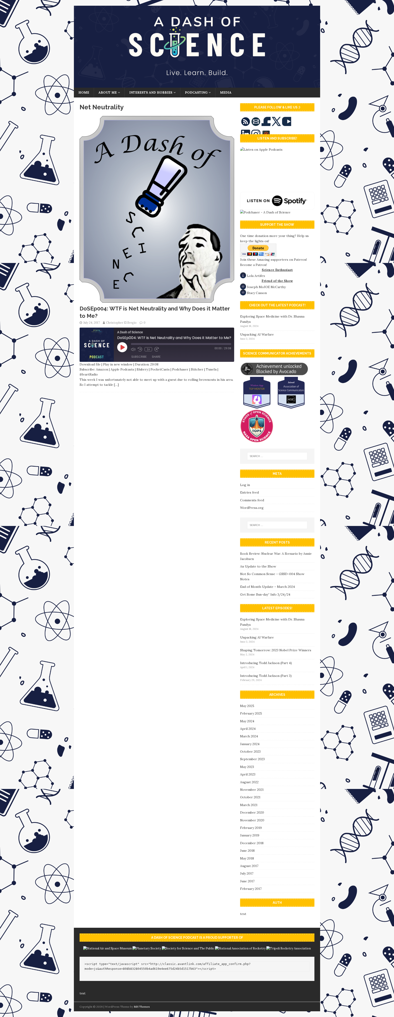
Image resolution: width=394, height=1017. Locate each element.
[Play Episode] (122, 347)
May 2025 (247, 706)
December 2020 (252, 812)
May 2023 (247, 767)
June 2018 (247, 851)
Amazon (102, 369)
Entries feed (249, 492)
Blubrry (142, 369)
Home (83, 92)
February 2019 (251, 828)
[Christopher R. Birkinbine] (197, 85)
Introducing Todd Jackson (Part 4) (266, 663)
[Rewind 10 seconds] (140, 349)
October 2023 (250, 751)
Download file (90, 364)
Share (156, 357)
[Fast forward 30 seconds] (156, 349)
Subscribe (139, 357)
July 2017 (246, 873)
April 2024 (248, 729)
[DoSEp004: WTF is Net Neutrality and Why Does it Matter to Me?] (157, 300)
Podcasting (196, 92)
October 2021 (250, 797)
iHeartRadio (89, 374)
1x (148, 349)
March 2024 (249, 736)
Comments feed (252, 500)
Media (225, 92)
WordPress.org (252, 508)
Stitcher (197, 369)
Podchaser (180, 369)
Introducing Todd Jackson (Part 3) (266, 676)
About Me (107, 92)
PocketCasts (160, 369)
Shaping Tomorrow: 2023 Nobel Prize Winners (275, 650)
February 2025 (251, 713)
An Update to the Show (258, 566)
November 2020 (252, 820)
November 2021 (252, 790)
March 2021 (248, 805)
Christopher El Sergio (121, 323)
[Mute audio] (133, 349)
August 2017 (249, 866)
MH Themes (142, 1006)
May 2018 (247, 858)
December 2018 (252, 843)
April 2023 (247, 774)
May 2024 (247, 721)
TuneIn (211, 369)
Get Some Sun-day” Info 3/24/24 (265, 594)
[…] (116, 385)
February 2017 (251, 889)
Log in (245, 485)
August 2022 (249, 782)
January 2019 (249, 835)
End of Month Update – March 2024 (267, 587)
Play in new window (117, 364)
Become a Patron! (253, 265)
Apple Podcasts (122, 369)
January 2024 (249, 744)
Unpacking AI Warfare (257, 334)
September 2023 (252, 759)
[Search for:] (277, 456)
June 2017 (247, 881)
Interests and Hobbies (150, 92)
